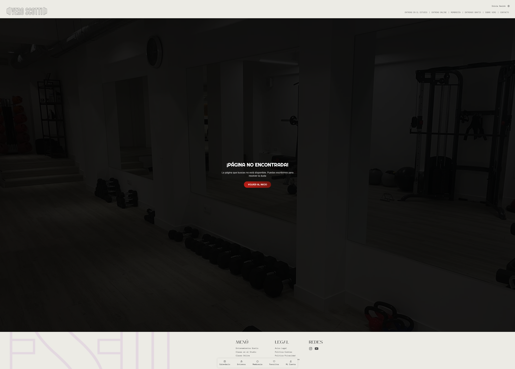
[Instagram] (310, 348)
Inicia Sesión (499, 6)
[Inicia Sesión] (509, 6)
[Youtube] (316, 348)
